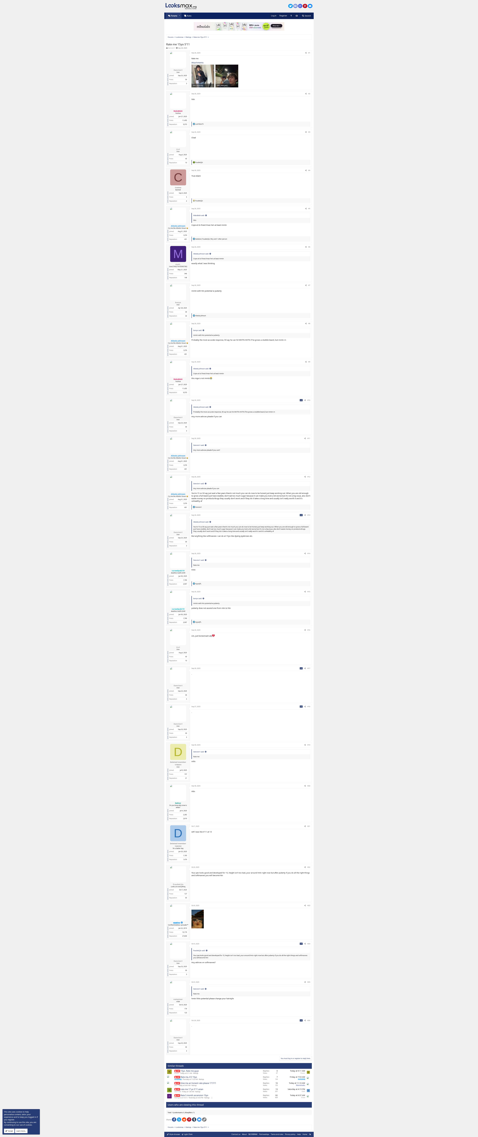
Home (305, 1134)
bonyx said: (197, 330)
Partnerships (264, 1134)
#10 (308, 400)
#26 (308, 1020)
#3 (309, 132)
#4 (309, 170)
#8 (309, 323)
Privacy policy (290, 1134)
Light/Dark (188, 1134)
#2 (309, 94)
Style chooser (174, 1134)
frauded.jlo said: (199, 950)
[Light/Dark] (296, 16)
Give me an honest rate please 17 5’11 (198, 1083)
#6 (309, 247)
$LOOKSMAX (253, 1134)
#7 (309, 285)
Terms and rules (277, 1134)
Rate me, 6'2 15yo (189, 1077)
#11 (308, 438)
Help (299, 1134)
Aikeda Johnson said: (201, 254)
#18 (308, 707)
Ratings (195, 1073)
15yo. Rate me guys (190, 1071)
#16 (308, 630)
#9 (309, 362)
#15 (308, 592)
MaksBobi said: (198, 215)
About (244, 1134)
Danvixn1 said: (198, 445)
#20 (308, 786)
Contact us (235, 1134)
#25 (308, 982)
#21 (308, 826)
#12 (308, 477)
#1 (309, 53)
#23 (308, 905)
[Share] (305, 53)
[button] (179, 16)
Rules (189, 16)
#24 (308, 944)
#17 (308, 668)
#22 (308, 867)
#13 (308, 515)
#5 (309, 209)
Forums (174, 16)
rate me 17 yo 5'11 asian (192, 1089)
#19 (308, 745)
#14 (308, 553)
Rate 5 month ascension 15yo (194, 1095)
